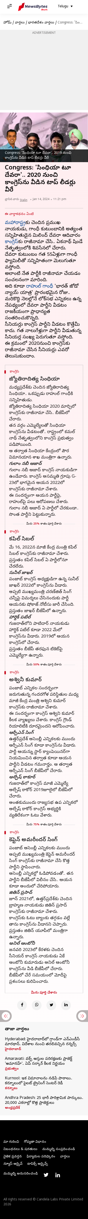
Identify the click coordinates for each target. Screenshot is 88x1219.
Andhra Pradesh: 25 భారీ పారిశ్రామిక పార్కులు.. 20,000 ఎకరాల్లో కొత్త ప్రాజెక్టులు (44, 1101)
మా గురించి (11, 1142)
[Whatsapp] (37, 1005)
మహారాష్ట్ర (15, 223)
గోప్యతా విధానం (35, 1142)
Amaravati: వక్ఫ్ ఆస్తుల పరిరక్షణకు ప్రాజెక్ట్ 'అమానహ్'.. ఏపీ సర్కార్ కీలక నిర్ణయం (38, 1061)
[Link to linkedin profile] (58, 1175)
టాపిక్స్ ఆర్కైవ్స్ (37, 1164)
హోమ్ (7, 23)
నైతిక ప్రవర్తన (12, 1156)
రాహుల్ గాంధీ (39, 286)
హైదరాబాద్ (13, 1049)
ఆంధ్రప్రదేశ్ (12, 1108)
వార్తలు (20, 23)
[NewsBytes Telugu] (32, 7)
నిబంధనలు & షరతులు (20, 1149)
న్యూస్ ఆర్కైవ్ (12, 1164)
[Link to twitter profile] (46, 1175)
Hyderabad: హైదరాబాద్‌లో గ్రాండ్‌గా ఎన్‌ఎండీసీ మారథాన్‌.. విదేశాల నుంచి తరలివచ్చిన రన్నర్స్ (42, 1042)
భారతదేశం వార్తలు (41, 23)
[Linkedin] (66, 1005)
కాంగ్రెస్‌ (11, 242)
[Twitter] (51, 1005)
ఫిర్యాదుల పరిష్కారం (41, 1156)
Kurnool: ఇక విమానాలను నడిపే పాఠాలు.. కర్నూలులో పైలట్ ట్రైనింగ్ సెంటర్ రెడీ (38, 1081)
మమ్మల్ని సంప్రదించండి (58, 1149)
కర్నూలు (11, 1088)
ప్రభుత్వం (12, 1069)
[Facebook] (22, 1005)
